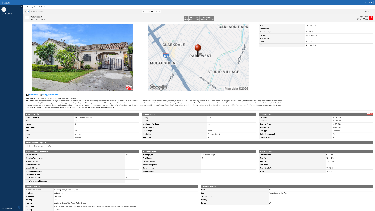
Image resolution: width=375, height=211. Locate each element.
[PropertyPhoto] (82, 57)
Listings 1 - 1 (368, 11)
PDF (34, 7)
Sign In (369, 2)
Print (28, 7)
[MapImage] (198, 57)
